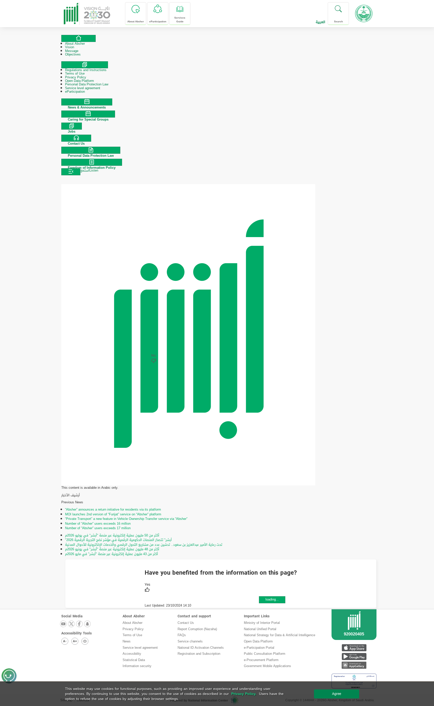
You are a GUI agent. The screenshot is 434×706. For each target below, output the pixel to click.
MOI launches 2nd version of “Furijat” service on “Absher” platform (113, 514)
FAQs (182, 635)
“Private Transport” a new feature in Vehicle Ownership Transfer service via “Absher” (126, 519)
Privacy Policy (133, 629)
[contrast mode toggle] (84, 641)
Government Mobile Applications (267, 666)
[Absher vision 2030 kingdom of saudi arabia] (87, 11)
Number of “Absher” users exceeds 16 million (98, 523)
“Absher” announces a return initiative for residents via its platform (113, 509)
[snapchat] (87, 624)
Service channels (190, 641)
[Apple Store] (354, 647)
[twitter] (71, 624)
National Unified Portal (260, 629)
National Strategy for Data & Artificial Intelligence (279, 635)
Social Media (72, 616)
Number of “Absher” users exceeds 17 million (98, 528)
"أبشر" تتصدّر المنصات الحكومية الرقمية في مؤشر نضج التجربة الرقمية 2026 (118, 540)
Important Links (256, 616)
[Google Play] (354, 656)
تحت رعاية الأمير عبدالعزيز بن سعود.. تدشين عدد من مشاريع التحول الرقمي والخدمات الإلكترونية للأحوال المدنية (143, 544)
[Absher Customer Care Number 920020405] (354, 631)
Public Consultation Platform (264, 653)
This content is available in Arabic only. (89, 487)
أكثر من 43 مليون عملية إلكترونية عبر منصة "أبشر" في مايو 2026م (111, 554)
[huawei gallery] (354, 665)
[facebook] (79, 624)
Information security (137, 666)
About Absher (134, 616)
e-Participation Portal (259, 647)
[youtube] (63, 624)
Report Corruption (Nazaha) (197, 629)
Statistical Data (134, 660)
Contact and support (194, 616)
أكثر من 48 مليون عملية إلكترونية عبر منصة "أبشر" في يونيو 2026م (112, 549)
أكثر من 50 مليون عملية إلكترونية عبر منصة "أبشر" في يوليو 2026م (112, 535)
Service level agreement (140, 647)
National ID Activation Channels (201, 647)
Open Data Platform (258, 641)
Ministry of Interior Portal (262, 623)
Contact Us (186, 623)
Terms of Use (132, 635)
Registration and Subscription (199, 653)
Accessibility (132, 653)
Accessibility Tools (76, 633)
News (127, 641)
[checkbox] (147, 588)
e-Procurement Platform (261, 660)
